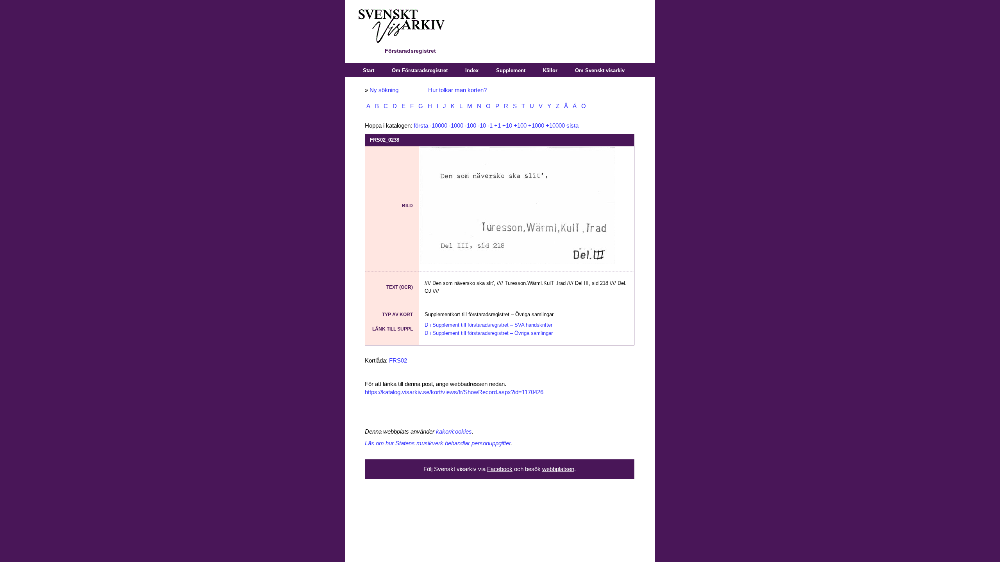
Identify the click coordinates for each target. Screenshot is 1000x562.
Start (368, 70)
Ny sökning (384, 90)
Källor (550, 70)
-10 (482, 126)
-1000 (456, 126)
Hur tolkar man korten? (457, 90)
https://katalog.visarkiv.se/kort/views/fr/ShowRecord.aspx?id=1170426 (454, 392)
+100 (520, 126)
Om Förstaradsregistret (420, 70)
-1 (490, 126)
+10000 (555, 126)
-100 (470, 126)
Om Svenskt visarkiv (600, 70)
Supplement (510, 70)
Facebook (499, 469)
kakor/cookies (454, 432)
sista (572, 126)
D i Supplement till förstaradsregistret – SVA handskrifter (488, 325)
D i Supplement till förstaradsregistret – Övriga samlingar (489, 333)
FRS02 (398, 360)
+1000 (536, 126)
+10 (507, 126)
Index (472, 70)
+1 (497, 126)
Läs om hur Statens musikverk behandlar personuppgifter (438, 443)
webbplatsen (558, 469)
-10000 (438, 126)
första (421, 126)
